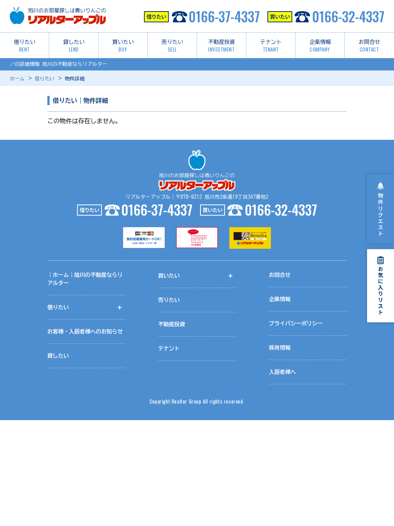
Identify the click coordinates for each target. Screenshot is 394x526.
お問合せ (369, 46)
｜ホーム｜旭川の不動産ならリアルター (85, 279)
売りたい (172, 46)
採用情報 (279, 347)
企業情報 (320, 46)
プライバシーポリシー (296, 323)
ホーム (17, 78)
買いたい (123, 46)
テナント (271, 46)
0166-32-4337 (348, 16)
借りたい (24, 46)
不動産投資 (221, 46)
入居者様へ (282, 372)
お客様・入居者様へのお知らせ (85, 331)
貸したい (74, 46)
